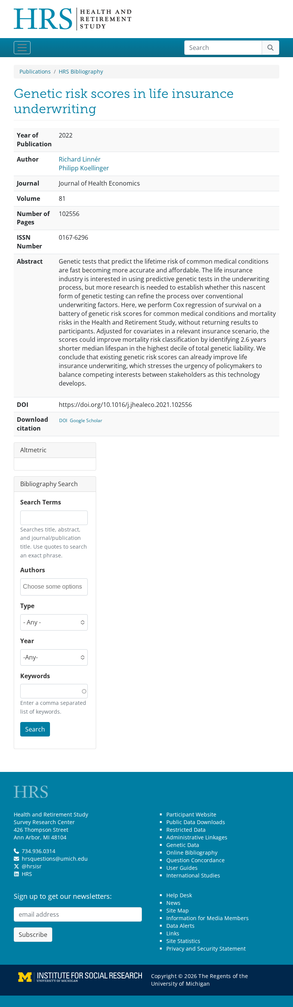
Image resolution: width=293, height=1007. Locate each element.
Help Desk (179, 895)
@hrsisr (32, 866)
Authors (32, 570)
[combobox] (55, 587)
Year (27, 641)
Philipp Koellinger (84, 168)
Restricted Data (186, 829)
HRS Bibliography (81, 71)
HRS (27, 873)
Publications (35, 71)
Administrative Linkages (196, 837)
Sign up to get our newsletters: (63, 896)
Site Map (177, 910)
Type (27, 606)
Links (172, 933)
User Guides (182, 867)
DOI (63, 420)
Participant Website (191, 814)
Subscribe (33, 934)
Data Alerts (180, 925)
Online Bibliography (191, 852)
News (173, 902)
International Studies (193, 875)
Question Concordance (195, 860)
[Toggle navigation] (22, 47)
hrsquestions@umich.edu (55, 858)
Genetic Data (182, 845)
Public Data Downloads (195, 822)
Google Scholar (86, 420)
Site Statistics (183, 941)
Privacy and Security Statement (206, 948)
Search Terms (40, 502)
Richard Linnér (80, 159)
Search (35, 729)
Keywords (35, 676)
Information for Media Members (207, 918)
